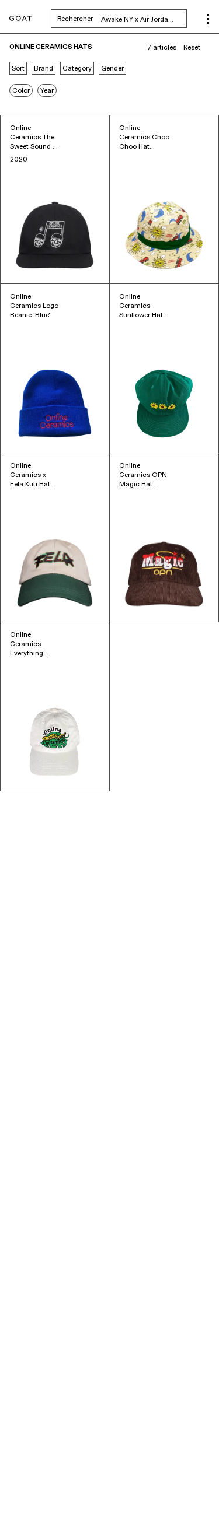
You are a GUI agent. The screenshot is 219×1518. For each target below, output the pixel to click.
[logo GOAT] (20, 19)
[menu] (208, 18)
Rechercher (122, 18)
